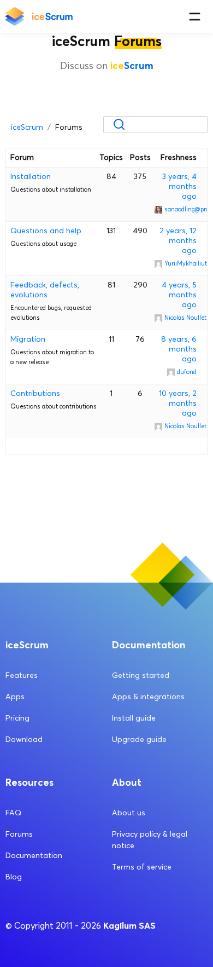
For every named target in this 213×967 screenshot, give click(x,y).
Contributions (35, 393)
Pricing (17, 718)
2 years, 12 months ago (178, 240)
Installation (30, 176)
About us (128, 813)
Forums (19, 834)
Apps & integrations (148, 696)
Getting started (140, 675)
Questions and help (45, 230)
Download (24, 739)
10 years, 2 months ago (178, 403)
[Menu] (195, 17)
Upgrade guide (139, 739)
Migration (27, 339)
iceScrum (27, 127)
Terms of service (141, 867)
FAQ (13, 813)
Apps (15, 696)
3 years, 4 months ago (179, 186)
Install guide (134, 718)
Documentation (33, 855)
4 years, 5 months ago (179, 294)
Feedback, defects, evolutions (44, 290)
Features (21, 675)
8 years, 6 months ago (179, 349)
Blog (13, 877)
